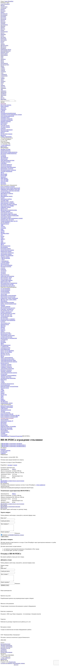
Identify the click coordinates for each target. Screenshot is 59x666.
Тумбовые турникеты (6, 367)
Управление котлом (6, 410)
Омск (2, 56)
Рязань (2, 66)
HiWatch (3, 327)
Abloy (2, 389)
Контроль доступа (5, 332)
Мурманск (3, 48)
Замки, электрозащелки (7, 357)
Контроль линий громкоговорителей (10, 188)
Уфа (2, 89)
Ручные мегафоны (5, 192)
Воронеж (3, 22)
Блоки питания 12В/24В (7, 414)
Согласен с (13, 535)
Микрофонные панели (6, 196)
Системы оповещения (6, 171)
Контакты (3, 135)
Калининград (4, 31)
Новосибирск (4, 55)
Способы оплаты (5, 125)
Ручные (3, 197)
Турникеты (3, 649)
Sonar (2, 237)
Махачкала (3, 46)
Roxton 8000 (4, 175)
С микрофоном (5, 261)
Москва (3, 5)
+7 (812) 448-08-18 (5, 145)
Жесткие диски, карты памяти (8, 299)
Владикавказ (4, 15)
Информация (4, 122)
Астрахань (3, 8)
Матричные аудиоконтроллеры (9, 210)
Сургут (2, 77)
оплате (15, 465)
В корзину (3, 449)
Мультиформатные (5, 345)
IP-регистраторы (5, 274)
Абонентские (4, 159)
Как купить (4, 124)
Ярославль (3, 99)
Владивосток (4, 13)
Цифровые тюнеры (6, 207)
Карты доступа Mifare (6, 352)
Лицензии (3, 107)
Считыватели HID (5, 347)
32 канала (3, 273)
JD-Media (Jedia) (5, 233)
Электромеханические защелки (9, 361)
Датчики (3, 411)
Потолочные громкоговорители (9, 152)
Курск (2, 42)
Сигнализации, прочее (7, 403)
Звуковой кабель (5, 432)
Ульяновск (3, 88)
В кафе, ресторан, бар (6, 314)
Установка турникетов (6, 118)
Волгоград (3, 17)
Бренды (3, 132)
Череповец (3, 95)
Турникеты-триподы (6, 365)
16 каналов (3, 270)
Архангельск (4, 6)
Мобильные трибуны (6, 199)
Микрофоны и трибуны (7, 193)
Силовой (3, 433)
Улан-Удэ (3, 86)
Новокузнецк (4, 53)
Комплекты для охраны (7, 405)
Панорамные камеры (6, 254)
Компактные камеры (6, 251)
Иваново (3, 26)
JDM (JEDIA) (4, 178)
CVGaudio (3, 228)
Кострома (3, 37)
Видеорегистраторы (6, 266)
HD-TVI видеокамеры (6, 265)
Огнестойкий (4, 430)
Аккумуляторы (4, 419)
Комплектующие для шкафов (8, 426)
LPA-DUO (3, 183)
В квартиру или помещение (8, 320)
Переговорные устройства (7, 203)
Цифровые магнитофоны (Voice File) (10, 189)
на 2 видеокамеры (5, 288)
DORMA (3, 400)
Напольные (4, 422)
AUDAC (3, 226)
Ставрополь (4, 74)
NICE (2, 397)
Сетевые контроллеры (6, 336)
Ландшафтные (4, 157)
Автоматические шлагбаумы (8, 378)
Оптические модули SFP (7, 284)
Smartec (3, 393)
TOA (2, 240)
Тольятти (3, 81)
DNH (2, 229)
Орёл (2, 57)
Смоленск (3, 71)
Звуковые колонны (5, 161)
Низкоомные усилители (7, 168)
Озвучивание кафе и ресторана (9, 214)
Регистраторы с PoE (6, 279)
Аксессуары (4, 294)
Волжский (3, 19)
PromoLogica (12, 662)
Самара (2, 67)
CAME (2, 390)
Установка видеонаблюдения (8, 113)
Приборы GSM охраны (7, 407)
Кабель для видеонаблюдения (8, 303)
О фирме (3, 110)
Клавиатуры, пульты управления (9, 298)
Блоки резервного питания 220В (9, 416)
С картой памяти (5, 262)
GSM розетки (4, 408)
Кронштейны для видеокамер (8, 295)
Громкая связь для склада (7, 219)
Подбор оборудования (6, 133)
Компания (3, 103)
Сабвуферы (4, 163)
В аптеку (3, 321)
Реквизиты (3, 109)
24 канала (3, 272)
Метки (2, 356)
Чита (2, 96)
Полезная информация (6, 129)
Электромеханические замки (8, 360)
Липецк (3, 44)
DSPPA (2, 230)
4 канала (3, 268)
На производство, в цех (7, 310)
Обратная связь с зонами (7, 201)
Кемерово (3, 34)
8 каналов (3, 269)
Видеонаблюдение (5, 245)
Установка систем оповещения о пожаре (11, 114)
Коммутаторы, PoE (6, 281)
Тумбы (2, 381)
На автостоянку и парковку (8, 319)
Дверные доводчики (6, 376)
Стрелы (3, 382)
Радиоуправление (5, 385)
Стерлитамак (4, 75)
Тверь (2, 79)
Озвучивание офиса (6, 217)
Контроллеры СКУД (6, 334)
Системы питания (5, 412)
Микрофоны (4, 301)
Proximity (3, 341)
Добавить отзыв (5, 585)
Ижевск (3, 27)
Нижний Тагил (5, 52)
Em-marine (3, 342)
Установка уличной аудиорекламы (10, 215)
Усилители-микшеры (6, 165)
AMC (2, 225)
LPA (2, 234)
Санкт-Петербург (8, 1)
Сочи (2, 73)
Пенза (2, 60)
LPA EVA (3, 182)
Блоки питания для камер (7, 302)
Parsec (2, 398)
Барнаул (3, 9)
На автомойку (4, 317)
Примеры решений (6, 121)
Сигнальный (4, 434)
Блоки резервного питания (8, 186)
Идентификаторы (5, 349)
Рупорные (3, 154)
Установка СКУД (5, 117)
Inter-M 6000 (4, 174)
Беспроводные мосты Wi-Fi (8, 285)
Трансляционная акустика (7, 160)
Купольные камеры (6, 248)
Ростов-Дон (4, 394)
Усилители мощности (6, 164)
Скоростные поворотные (7, 252)
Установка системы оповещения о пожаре (12, 218)
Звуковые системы (5, 149)
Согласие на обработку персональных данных (13, 663)
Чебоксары (3, 92)
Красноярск (4, 40)
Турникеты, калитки (6, 364)
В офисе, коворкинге (6, 312)
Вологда (3, 20)
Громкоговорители (5, 150)
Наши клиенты (5, 106)
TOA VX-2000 (4, 181)
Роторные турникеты (6, 370)
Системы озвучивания (6, 646)
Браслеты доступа (5, 354)
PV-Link (3, 328)
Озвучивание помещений (7, 116)
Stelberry (3, 239)
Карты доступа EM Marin (7, 350)
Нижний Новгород (6, 51)
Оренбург (3, 59)
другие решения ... (5, 222)
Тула (2, 84)
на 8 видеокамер (5, 291)
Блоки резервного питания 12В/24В (10, 415)
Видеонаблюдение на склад (8, 307)
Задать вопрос (4, 536)
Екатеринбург (4, 24)
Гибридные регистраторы (7, 276)
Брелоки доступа (5, 353)
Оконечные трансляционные (8, 167)
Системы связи (5, 200)
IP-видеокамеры (5, 263)
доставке (10, 465)
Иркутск (3, 28)
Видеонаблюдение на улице (8, 313)
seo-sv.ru (16, 664)
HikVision (3, 325)
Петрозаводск (4, 63)
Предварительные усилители (8, 170)
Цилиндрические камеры (7, 250)
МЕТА (2, 172)
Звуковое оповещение (6, 645)
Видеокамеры (4, 247)
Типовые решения (5, 211)
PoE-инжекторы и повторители (9, 283)
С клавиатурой (4, 346)
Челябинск (3, 93)
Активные (3, 156)
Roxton (2, 236)
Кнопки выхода (5, 363)
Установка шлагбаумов (7, 120)
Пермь (2, 62)
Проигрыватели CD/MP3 (7, 205)
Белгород (3, 11)
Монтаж (3, 111)
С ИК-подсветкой (5, 258)
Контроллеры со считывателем (9, 338)
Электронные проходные (7, 368)
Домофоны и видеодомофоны (8, 375)
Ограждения (4, 374)
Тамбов (3, 78)
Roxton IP (3, 177)
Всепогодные (4, 425)
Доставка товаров (5, 127)
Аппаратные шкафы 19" (7, 421)
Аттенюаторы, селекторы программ (10, 190)
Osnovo (2, 331)
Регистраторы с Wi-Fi (6, 277)
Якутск (2, 97)
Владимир (3, 16)
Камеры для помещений (7, 255)
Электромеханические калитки (9, 372)
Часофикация (4, 401)
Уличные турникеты (6, 371)
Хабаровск (3, 91)
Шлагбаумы (4, 651)
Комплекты (4, 379)
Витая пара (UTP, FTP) (7, 429)
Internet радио (4, 208)
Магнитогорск (4, 45)
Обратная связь (5, 131)
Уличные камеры (5, 256)
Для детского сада (5, 323)
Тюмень (3, 85)
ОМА (2, 396)
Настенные (3, 423)
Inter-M (2, 232)
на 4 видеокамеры (5, 290)
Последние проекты (6, 105)
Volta (2, 241)
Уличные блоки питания (7, 418)
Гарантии (3, 128)
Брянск (2, 12)
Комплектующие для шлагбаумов (9, 386)
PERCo (2, 392)
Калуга (2, 33)
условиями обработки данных (16, 535)
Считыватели (4, 339)
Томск (2, 82)
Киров (2, 35)
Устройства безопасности (7, 383)
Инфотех (3, 330)
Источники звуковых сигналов (9, 204)
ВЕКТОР (3, 243)
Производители (5, 223)
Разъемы (3, 305)
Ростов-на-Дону (5, 64)
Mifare (2, 343)
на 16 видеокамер (5, 292)
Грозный (3, 23)
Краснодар (3, 38)
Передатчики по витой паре (8, 296)
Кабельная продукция (6, 427)
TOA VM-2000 (4, 179)
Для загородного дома (6, 316)
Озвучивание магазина (7, 212)
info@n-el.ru (4, 146)
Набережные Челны (6, 49)
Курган (2, 41)
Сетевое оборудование (6, 280)
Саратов (3, 70)
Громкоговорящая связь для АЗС (9, 221)
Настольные (4, 194)
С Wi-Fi (3, 259)
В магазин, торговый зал (7, 309)
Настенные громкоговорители (9, 153)
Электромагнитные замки (7, 358)
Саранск (3, 68)
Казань (2, 30)
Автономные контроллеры (8, 335)
